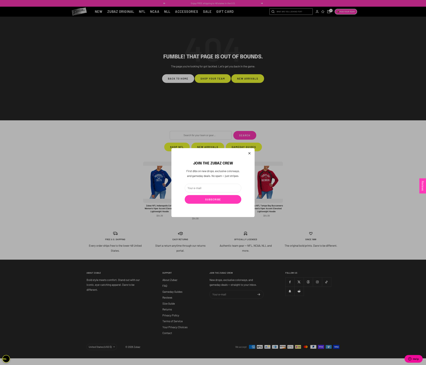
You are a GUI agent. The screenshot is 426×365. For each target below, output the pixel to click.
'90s (4, 359)
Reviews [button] (423, 186)
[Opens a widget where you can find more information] (413, 359)
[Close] (249, 153)
